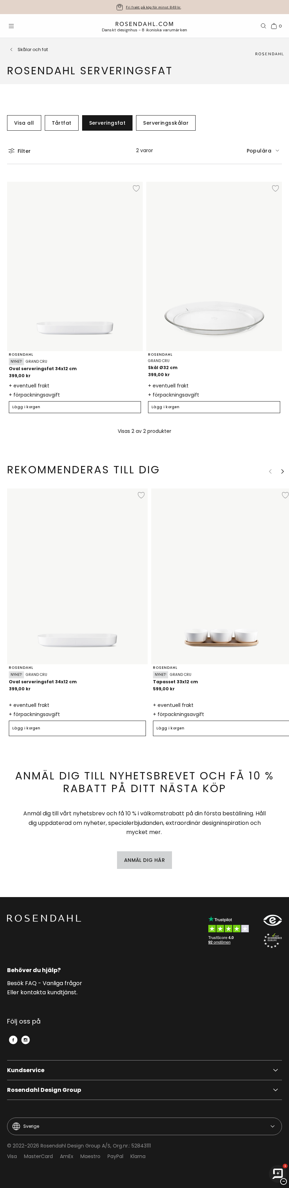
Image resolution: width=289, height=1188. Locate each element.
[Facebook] (13, 1040)
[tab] (264, 150)
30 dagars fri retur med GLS (153, 7)
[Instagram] (25, 1040)
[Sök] (263, 26)
